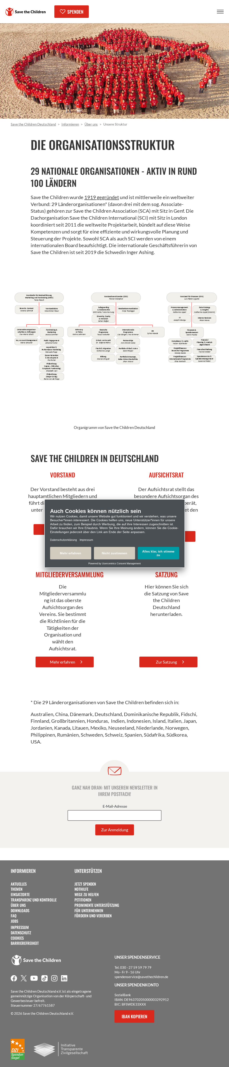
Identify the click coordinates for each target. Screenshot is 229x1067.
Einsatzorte (20, 894)
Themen (16, 889)
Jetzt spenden (85, 884)
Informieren (23, 870)
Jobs (14, 921)
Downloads (20, 910)
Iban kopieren (134, 1016)
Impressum (20, 927)
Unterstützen (88, 870)
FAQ (14, 915)
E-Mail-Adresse (115, 806)
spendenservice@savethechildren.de (141, 977)
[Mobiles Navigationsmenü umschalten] (220, 12)
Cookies (17, 938)
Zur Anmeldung (114, 829)
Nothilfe (81, 889)
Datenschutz (21, 932)
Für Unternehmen (88, 910)
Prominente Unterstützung (96, 905)
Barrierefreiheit (25, 943)
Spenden (75, 11)
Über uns (18, 905)
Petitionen (82, 900)
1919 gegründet (101, 197)
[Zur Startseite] (25, 12)
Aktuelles (19, 884)
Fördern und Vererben (93, 915)
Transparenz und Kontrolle (34, 900)
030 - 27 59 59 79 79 (135, 967)
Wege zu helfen (86, 894)
